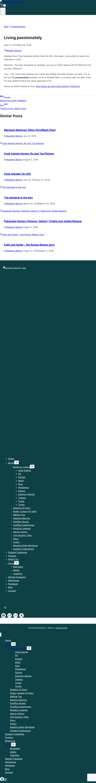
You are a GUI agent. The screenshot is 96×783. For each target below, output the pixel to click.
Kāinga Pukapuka (17, 577)
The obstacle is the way (18, 197)
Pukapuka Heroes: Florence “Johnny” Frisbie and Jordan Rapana (43, 221)
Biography (18, 567)
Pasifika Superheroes (23, 525)
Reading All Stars (21, 508)
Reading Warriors (21, 518)
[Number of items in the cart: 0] (5, 607)
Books (11, 463)
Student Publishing (17, 552)
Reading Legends (22, 528)
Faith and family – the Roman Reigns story (29, 244)
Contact (12, 591)
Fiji (19, 474)
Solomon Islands (26, 494)
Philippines (23, 487)
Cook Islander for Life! (17, 173)
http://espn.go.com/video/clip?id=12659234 (58, 86)
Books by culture (21, 467)
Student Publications (23, 549)
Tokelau (22, 498)
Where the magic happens (13, 99)
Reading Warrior (14, 136)
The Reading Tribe (22, 535)
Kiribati (21, 477)
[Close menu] (0, 635)
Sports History (20, 532)
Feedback (13, 584)
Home (11, 458)
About (11, 563)
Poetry (16, 542)
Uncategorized (17, 26)
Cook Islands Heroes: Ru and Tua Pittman (29, 153)
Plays (15, 539)
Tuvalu (21, 504)
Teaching (17, 573)
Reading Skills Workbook (25, 545)
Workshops (13, 580)
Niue (20, 484)
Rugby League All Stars (25, 511)
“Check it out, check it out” (13, 107)
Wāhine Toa (19, 515)
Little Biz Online (61, 628)
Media (16, 570)
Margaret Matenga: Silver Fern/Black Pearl (30, 130)
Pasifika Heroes (21, 521)
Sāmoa (21, 491)
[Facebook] (2, 779)
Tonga (21, 501)
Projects (12, 556)
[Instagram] (5, 779)
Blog (6, 26)
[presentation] (48, 143)
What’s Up (13, 559)
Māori (21, 481)
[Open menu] (3, 11)
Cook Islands (24, 470)
